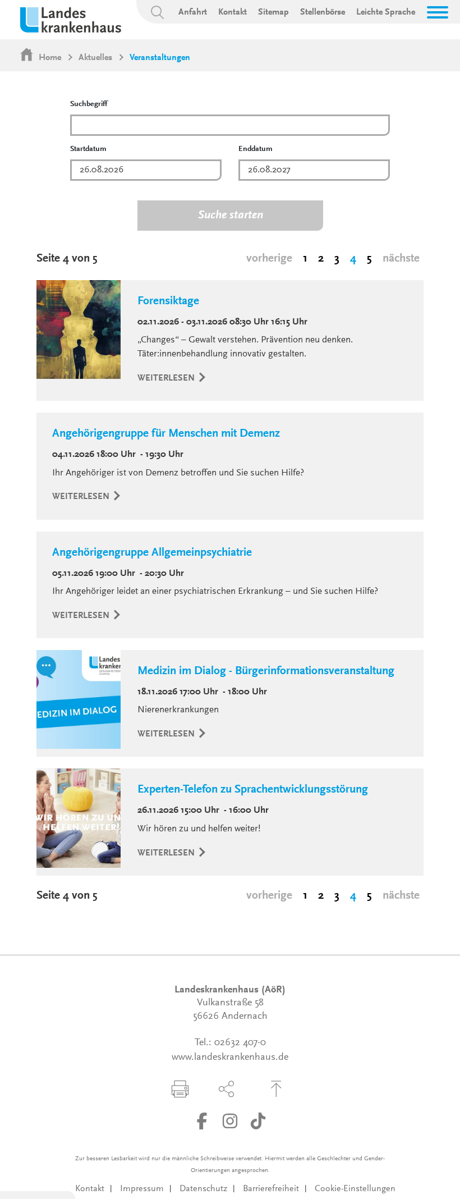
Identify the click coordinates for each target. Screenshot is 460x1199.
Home (50, 57)
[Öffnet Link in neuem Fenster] (202, 1121)
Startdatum (88, 149)
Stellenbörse (322, 12)
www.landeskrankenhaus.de (230, 1057)
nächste (401, 259)
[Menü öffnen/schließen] (437, 12)
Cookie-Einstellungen (355, 1188)
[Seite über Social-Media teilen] (226, 1089)
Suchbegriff (88, 104)
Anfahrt (192, 12)
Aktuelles (95, 57)
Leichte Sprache (385, 12)
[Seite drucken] (180, 1089)
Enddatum (255, 149)
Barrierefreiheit (271, 1188)
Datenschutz (203, 1188)
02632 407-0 (240, 1043)
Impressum (142, 1188)
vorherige (269, 259)
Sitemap (273, 12)
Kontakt (232, 12)
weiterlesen (167, 378)
